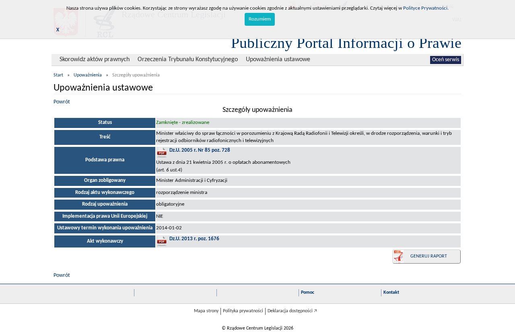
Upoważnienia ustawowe (278, 59)
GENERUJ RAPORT (428, 256)
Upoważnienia (88, 75)
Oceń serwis (445, 60)
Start (58, 75)
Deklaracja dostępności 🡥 (292, 311)
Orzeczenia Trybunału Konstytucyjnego (188, 59)
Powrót (62, 102)
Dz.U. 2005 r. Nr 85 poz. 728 (199, 150)
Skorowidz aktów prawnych (95, 59)
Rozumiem (260, 19)
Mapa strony (206, 311)
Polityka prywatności (243, 311)
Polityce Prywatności (425, 8)
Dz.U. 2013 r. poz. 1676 (194, 238)
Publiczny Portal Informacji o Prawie (346, 42)
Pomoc (307, 292)
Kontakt (391, 292)
